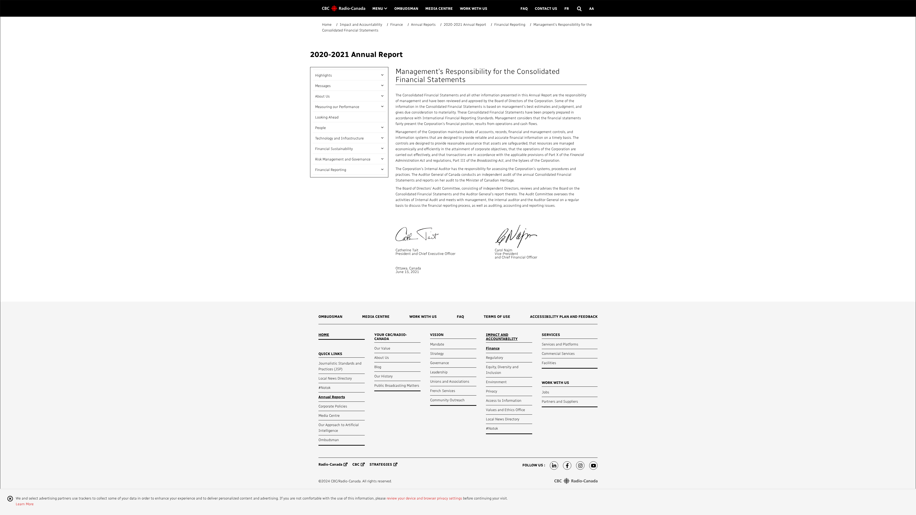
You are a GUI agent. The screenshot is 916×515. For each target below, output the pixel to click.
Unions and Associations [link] (449, 381)
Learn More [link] (25, 504)
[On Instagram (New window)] (580, 465)
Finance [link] (493, 348)
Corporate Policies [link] (332, 406)
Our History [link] (383, 376)
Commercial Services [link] (558, 353)
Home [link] (323, 334)
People (320, 127)
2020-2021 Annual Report (356, 53)
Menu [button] (379, 8)
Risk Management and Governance (342, 159)
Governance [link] (439, 362)
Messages (323, 85)
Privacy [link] (491, 391)
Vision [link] (436, 334)
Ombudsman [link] (406, 8)
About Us (322, 96)
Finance (396, 24)
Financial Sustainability (334, 148)
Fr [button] (566, 8)
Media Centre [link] (439, 8)
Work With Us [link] (473, 8)
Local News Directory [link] (335, 378)
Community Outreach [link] (447, 400)
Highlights (323, 75)
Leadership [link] (439, 372)
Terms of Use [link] (497, 316)
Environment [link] (496, 382)
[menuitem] (330, 318)
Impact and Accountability (361, 24)
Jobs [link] (545, 392)
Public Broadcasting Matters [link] (396, 385)
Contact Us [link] (546, 8)
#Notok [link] (324, 387)
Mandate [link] (437, 344)
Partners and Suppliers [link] (560, 401)
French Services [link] (442, 390)
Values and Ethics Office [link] (505, 409)
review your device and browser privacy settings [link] (424, 498)
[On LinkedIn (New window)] (554, 465)
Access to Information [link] (503, 400)
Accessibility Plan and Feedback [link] (564, 316)
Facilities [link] (549, 362)
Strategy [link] (437, 353)
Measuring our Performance (337, 106)
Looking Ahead (326, 117)
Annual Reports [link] (331, 397)
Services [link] (551, 334)
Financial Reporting (330, 169)
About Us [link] (381, 357)
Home (327, 24)
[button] (579, 8)
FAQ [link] (524, 8)
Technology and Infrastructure (339, 138)
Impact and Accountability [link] (502, 336)
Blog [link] (377, 367)
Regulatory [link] (494, 357)
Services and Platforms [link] (560, 344)
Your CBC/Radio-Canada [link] (390, 336)
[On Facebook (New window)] (567, 465)
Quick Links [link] (330, 353)
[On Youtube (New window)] (593, 465)
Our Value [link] (382, 348)
